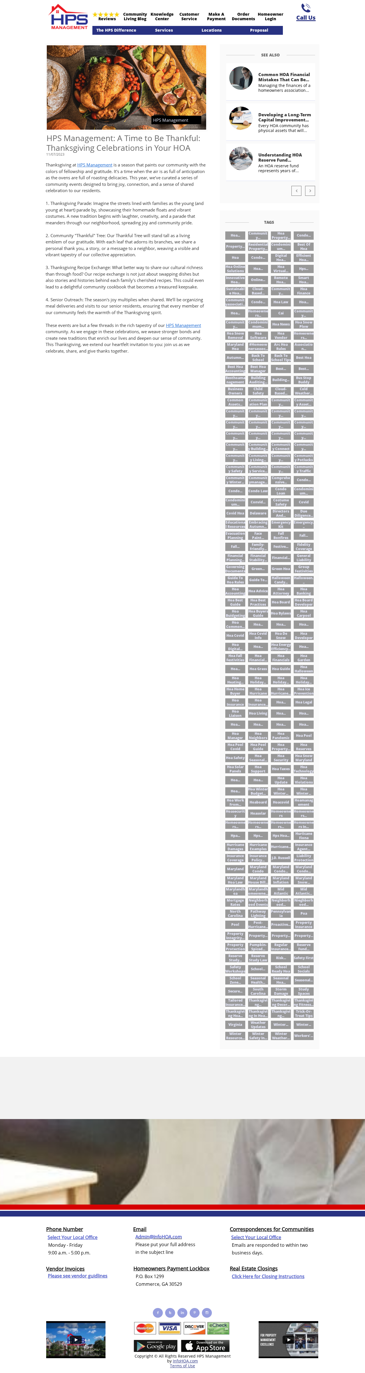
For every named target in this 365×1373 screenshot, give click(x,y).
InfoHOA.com (185, 1361)
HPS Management (94, 165)
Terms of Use (182, 1365)
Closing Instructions (283, 1276)
